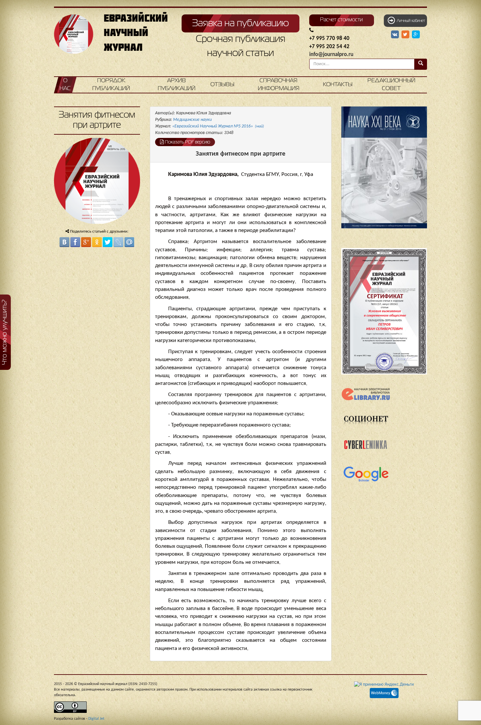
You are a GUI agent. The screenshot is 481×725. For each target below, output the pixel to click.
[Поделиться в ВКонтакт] (64, 242)
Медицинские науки (192, 119)
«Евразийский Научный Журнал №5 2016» (218, 126)
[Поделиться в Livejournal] (118, 242)
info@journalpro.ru (331, 54)
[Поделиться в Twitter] (108, 242)
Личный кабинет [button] (410, 21)
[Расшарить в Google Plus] (415, 34)
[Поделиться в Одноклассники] (97, 242)
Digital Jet (96, 719)
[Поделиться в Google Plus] (86, 242)
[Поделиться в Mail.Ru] (129, 242)
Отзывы (222, 84)
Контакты (337, 84)
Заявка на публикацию (240, 23)
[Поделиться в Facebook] (75, 242)
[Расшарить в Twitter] (406, 34)
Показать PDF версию (187, 142)
